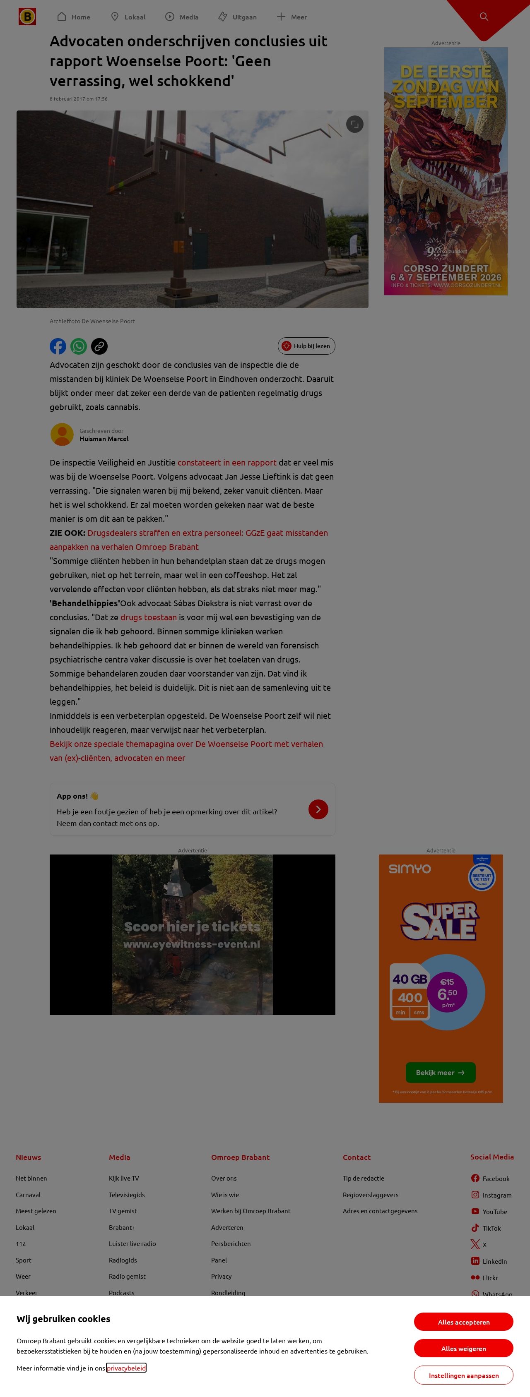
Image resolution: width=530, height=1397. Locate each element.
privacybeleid (126, 1367)
